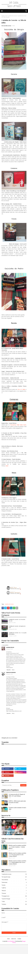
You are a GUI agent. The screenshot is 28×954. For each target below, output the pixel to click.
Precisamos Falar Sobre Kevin (18, 425)
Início (8, 938)
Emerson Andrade (11, 672)
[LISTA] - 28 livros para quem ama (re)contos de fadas (17, 801)
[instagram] (20, 772)
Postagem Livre (14, 896)
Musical (14, 890)
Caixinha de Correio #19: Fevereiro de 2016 (17, 620)
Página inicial (4, 15)
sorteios (14, 904)
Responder (9, 669)
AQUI (7, 466)
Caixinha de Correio (12, 15)
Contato (19, 938)
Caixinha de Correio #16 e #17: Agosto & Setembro (17, 633)
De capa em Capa (14, 877)
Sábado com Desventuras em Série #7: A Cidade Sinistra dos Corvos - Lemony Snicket (17, 862)
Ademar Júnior (10, 647)
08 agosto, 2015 (9, 649)
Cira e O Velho (21, 389)
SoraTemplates (11, 941)
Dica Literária (14, 879)
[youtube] (8, 775)
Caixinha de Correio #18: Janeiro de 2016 (17, 626)
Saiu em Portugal (14, 898)
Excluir (13, 669)
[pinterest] (8, 772)
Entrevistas (14, 882)
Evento (14, 885)
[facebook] (8, 768)
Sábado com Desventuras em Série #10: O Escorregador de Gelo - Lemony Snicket (17, 854)
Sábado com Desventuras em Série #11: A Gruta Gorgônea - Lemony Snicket (17, 847)
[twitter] (20, 768)
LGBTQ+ (14, 888)
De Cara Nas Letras (6, 25)
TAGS (14, 901)
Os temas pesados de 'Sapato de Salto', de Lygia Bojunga (17, 795)
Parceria (14, 893)
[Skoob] (20, 775)
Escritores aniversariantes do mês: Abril (17, 808)
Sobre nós (13, 938)
